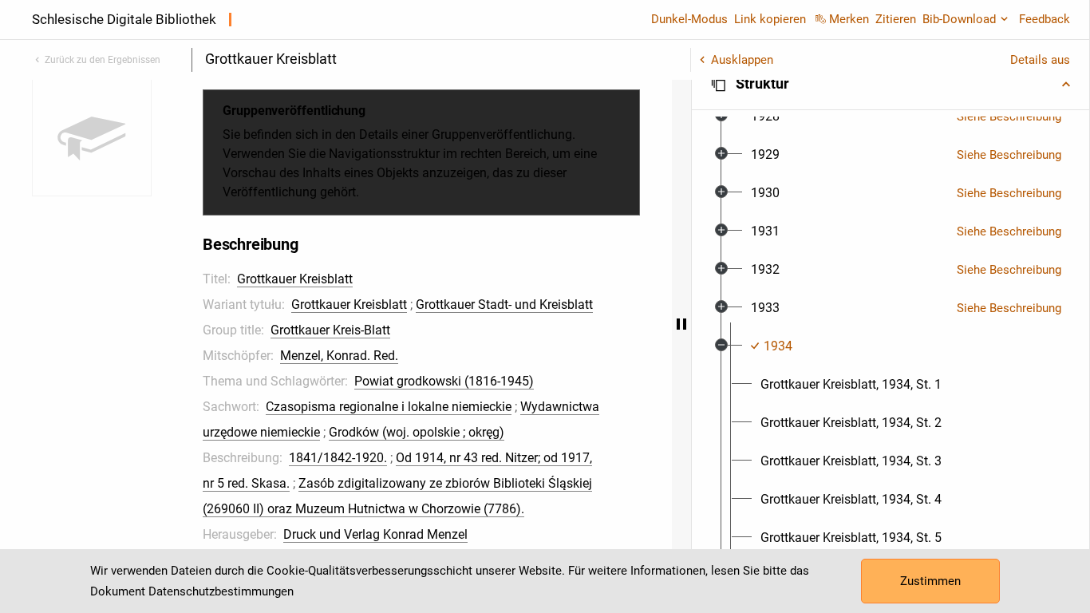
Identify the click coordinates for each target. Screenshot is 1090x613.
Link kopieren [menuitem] (770, 19)
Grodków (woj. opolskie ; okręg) (416, 432)
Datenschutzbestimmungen (221, 591)
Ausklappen (742, 60)
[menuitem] (765, 116)
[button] (890, 83)
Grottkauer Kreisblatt (295, 279)
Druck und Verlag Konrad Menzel (375, 534)
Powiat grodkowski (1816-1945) (444, 381)
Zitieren (895, 19)
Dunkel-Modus (689, 19)
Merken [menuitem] (849, 19)
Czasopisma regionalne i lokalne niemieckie (388, 406)
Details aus (1040, 60)
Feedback (1044, 19)
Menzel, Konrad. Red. (339, 355)
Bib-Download (959, 19)
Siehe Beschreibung (1009, 116)
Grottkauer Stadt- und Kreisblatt (504, 304)
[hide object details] (681, 324)
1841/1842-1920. (338, 457)
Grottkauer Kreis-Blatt (330, 330)
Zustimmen (930, 581)
